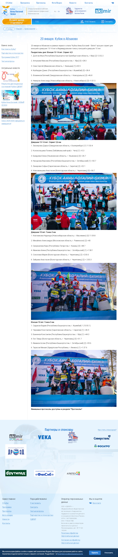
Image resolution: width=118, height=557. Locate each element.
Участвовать (35, 503)
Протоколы (7, 511)
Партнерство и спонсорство (41, 515)
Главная (19, 29)
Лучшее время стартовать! (16, 21)
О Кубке (5, 503)
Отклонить (109, 553)
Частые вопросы (7, 61)
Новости (5, 519)
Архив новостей (29, 29)
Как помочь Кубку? (8, 49)
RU (55, 11)
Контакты (6, 523)
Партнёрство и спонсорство (12, 53)
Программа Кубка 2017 (10, 57)
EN (59, 11)
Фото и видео (7, 515)
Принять (95, 553)
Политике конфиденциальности (70, 554)
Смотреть (34, 507)
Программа (7, 507)
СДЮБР (33, 519)
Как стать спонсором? (107, 430)
